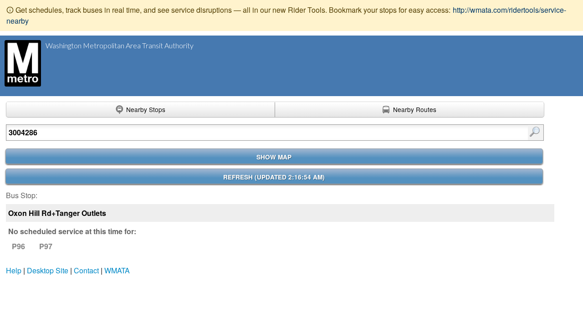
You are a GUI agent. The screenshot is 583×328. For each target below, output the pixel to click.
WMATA (117, 270)
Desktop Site (47, 270)
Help (13, 270)
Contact (86, 270)
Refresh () (274, 177)
